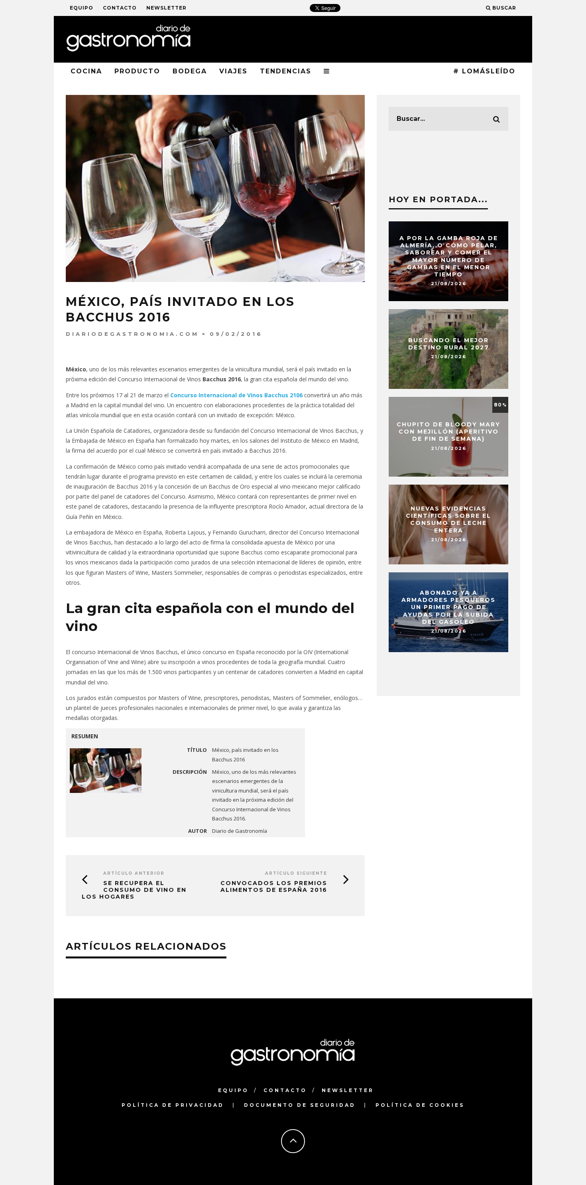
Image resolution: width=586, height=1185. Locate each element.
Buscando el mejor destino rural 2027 (448, 344)
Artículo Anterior (134, 873)
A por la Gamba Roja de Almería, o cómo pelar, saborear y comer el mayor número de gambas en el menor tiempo (448, 256)
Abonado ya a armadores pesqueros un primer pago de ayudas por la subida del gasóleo (448, 607)
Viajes (233, 71)
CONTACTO (120, 8)
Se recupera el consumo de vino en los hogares (134, 889)
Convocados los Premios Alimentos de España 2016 (273, 886)
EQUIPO (81, 8)
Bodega (190, 71)
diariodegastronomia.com (132, 334)
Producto (137, 71)
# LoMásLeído (484, 71)
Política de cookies (420, 1105)
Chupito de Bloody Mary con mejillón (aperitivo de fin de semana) (448, 431)
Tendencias (285, 71)
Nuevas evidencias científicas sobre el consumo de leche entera (448, 519)
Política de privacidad (173, 1105)
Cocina (86, 71)
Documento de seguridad (300, 1105)
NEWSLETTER (166, 8)
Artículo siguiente (296, 873)
